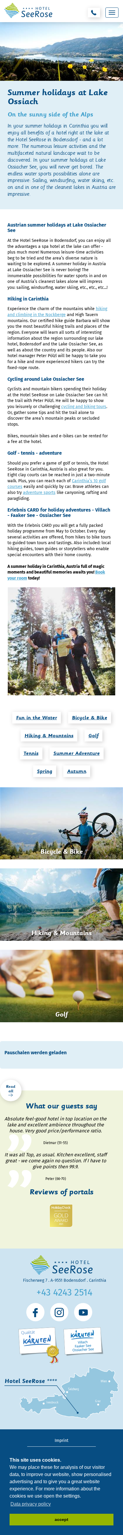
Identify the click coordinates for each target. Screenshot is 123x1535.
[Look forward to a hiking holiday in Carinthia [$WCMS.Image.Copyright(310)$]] (61, 641)
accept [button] (61, 1519)
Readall (10, 1088)
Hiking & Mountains (48, 735)
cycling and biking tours (83, 406)
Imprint (61, 1440)
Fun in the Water (36, 718)
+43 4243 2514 (64, 1292)
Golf (93, 735)
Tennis (31, 753)
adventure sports (39, 492)
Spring (44, 771)
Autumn (76, 771)
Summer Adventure (76, 753)
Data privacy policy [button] (30, 1504)
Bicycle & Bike (89, 718)
